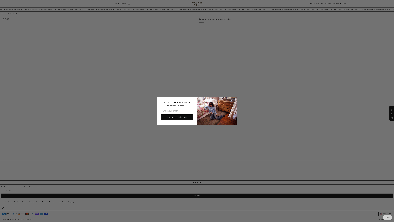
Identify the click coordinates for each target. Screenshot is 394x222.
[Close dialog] (235, 99)
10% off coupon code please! (177, 117)
